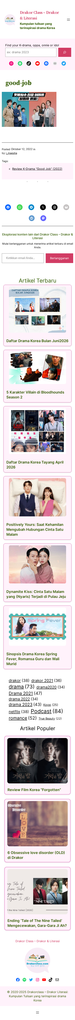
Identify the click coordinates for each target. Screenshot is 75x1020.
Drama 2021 (25, 693)
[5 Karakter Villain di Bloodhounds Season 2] (37, 368)
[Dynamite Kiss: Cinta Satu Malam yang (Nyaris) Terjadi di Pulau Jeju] (37, 564)
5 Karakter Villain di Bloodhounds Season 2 (35, 394)
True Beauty (50, 718)
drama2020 (50, 687)
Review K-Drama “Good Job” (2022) (37, 169)
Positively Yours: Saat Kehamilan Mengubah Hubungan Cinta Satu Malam (34, 529)
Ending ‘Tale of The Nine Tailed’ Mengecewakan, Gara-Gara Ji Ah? (37, 923)
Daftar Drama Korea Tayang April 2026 (35, 464)
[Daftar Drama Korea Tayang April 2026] (37, 431)
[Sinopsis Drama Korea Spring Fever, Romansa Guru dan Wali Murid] (37, 627)
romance (23, 718)
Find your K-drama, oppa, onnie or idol (32, 45)
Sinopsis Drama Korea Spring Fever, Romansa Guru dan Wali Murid (32, 659)
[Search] (64, 52)
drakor (19, 680)
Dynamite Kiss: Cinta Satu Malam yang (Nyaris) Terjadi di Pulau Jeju (36, 594)
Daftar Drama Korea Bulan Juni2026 (37, 341)
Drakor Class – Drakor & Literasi (37, 941)
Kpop (50, 705)
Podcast (47, 711)
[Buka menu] (68, 19)
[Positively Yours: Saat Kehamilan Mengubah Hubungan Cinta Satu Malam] (37, 497)
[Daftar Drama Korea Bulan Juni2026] (37, 309)
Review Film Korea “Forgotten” (34, 790)
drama (22, 687)
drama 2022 (23, 699)
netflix (19, 711)
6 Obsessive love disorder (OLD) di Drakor (36, 855)
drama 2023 (25, 704)
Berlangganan (59, 258)
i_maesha (11, 153)
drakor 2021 (46, 680)
